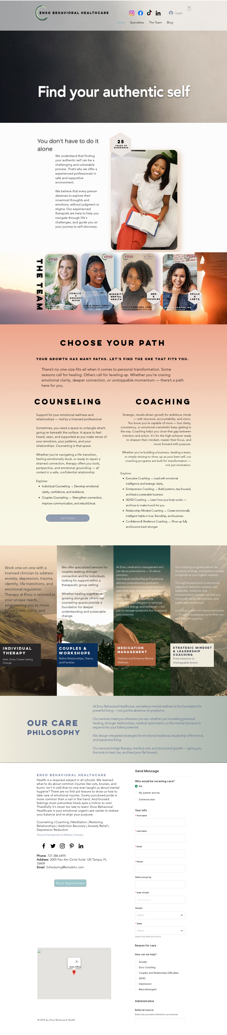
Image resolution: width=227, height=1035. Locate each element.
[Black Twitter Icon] (53, 846)
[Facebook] (140, 13)
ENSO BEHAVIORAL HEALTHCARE (74, 13)
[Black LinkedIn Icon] (158, 13)
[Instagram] (131, 13)
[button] (137, 22)
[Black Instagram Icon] (62, 846)
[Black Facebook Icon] (43, 846)
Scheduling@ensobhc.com (65, 867)
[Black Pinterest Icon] (71, 846)
